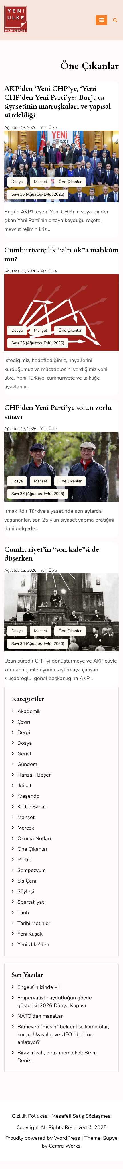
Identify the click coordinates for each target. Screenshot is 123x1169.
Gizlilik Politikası (30, 1116)
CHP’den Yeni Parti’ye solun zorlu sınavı (58, 412)
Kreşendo (28, 796)
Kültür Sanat (31, 806)
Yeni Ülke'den (33, 944)
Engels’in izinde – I (38, 987)
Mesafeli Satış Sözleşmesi (81, 1116)
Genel (24, 753)
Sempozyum (31, 870)
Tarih (23, 912)
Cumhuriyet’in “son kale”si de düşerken (51, 554)
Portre (24, 859)
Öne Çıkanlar (70, 181)
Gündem (27, 764)
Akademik (29, 711)
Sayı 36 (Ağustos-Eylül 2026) (37, 194)
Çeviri (23, 721)
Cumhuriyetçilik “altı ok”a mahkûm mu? (61, 254)
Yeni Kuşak (30, 933)
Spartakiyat (30, 902)
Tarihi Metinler (33, 923)
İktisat (24, 785)
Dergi (23, 732)
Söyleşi (25, 891)
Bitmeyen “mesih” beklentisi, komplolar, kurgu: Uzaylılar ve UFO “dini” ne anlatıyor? (63, 1034)
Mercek (25, 827)
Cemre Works (64, 1145)
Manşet (40, 181)
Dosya (17, 181)
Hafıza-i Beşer (34, 774)
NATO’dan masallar (40, 1016)
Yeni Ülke (48, 127)
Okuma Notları (34, 838)
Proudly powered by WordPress (43, 1138)
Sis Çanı (26, 880)
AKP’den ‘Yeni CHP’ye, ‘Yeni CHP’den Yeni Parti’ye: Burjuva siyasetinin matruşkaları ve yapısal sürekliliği (57, 102)
